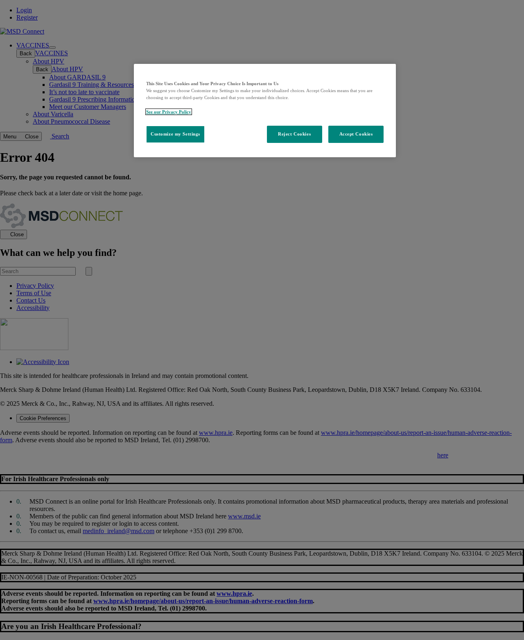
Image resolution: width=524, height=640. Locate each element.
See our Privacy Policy (168, 111)
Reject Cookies (294, 133)
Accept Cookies (356, 133)
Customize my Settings (175, 133)
